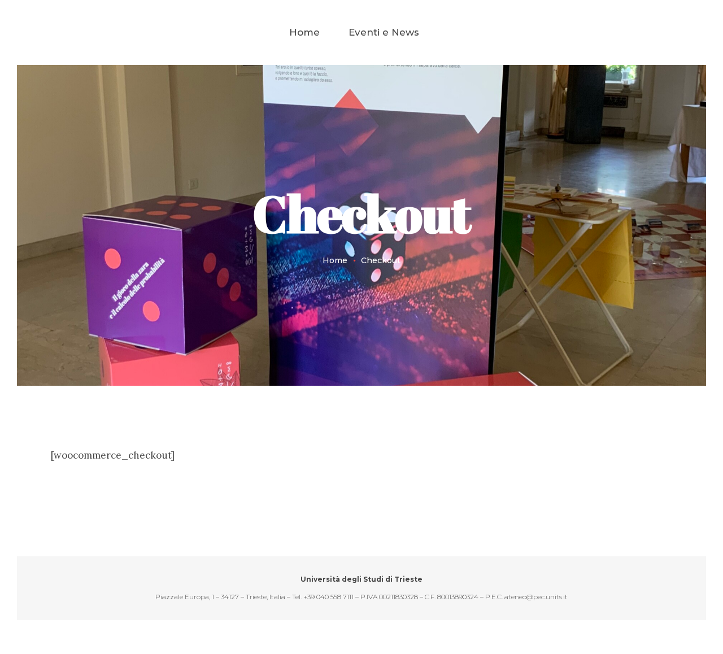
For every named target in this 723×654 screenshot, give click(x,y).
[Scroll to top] (669, 600)
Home (335, 260)
